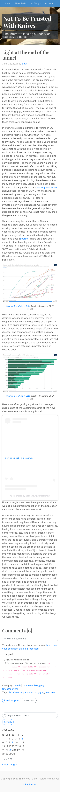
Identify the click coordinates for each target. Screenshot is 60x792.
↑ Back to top (30, 784)
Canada (17, 692)
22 (10, 750)
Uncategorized (10, 688)
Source (24, 238)
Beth (24, 63)
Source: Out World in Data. (18, 306)
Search (8, 722)
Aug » (13, 764)
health (17, 685)
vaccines (50, 692)
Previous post (11, 700)
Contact (49, 3)
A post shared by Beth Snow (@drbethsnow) (30, 496)
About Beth (20, 3)
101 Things (35, 3)
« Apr (5, 764)
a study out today (47, 187)
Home (7, 3)
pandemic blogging (33, 685)
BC (10, 692)
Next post (29, 700)
